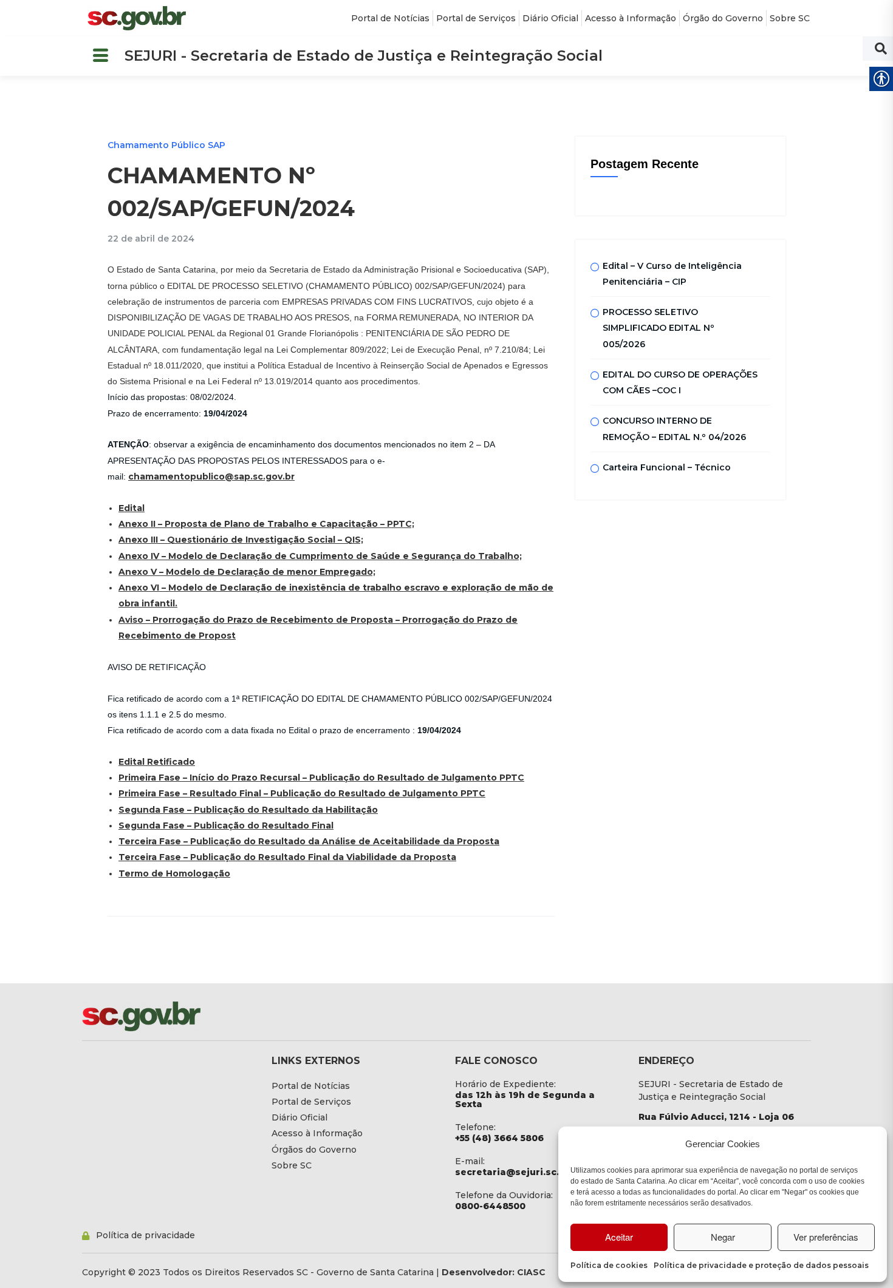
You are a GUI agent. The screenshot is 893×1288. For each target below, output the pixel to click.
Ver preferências (825, 1236)
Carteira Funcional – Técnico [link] (667, 467)
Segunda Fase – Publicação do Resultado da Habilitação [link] (248, 809)
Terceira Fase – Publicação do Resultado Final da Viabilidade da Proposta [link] (287, 857)
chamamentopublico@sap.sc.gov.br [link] (211, 476)
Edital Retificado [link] (156, 761)
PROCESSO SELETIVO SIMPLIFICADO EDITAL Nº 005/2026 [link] (658, 328)
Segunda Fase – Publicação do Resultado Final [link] (226, 825)
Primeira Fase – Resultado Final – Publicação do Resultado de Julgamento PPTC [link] (301, 793)
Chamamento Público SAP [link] (166, 145)
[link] (136, 18)
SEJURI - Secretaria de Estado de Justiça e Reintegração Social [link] (364, 55)
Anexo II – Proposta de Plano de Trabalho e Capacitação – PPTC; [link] (266, 523)
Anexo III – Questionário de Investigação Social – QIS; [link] (240, 539)
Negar (723, 1236)
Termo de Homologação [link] (174, 873)
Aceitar (619, 1236)
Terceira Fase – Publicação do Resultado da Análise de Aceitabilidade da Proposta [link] (308, 841)
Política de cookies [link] (609, 1265)
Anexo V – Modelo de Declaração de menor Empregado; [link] (246, 571)
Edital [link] (131, 508)
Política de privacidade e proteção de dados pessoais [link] (761, 1265)
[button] (100, 56)
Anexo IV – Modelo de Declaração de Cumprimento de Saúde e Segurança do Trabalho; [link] (320, 556)
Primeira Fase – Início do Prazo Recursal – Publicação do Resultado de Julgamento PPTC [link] (321, 777)
